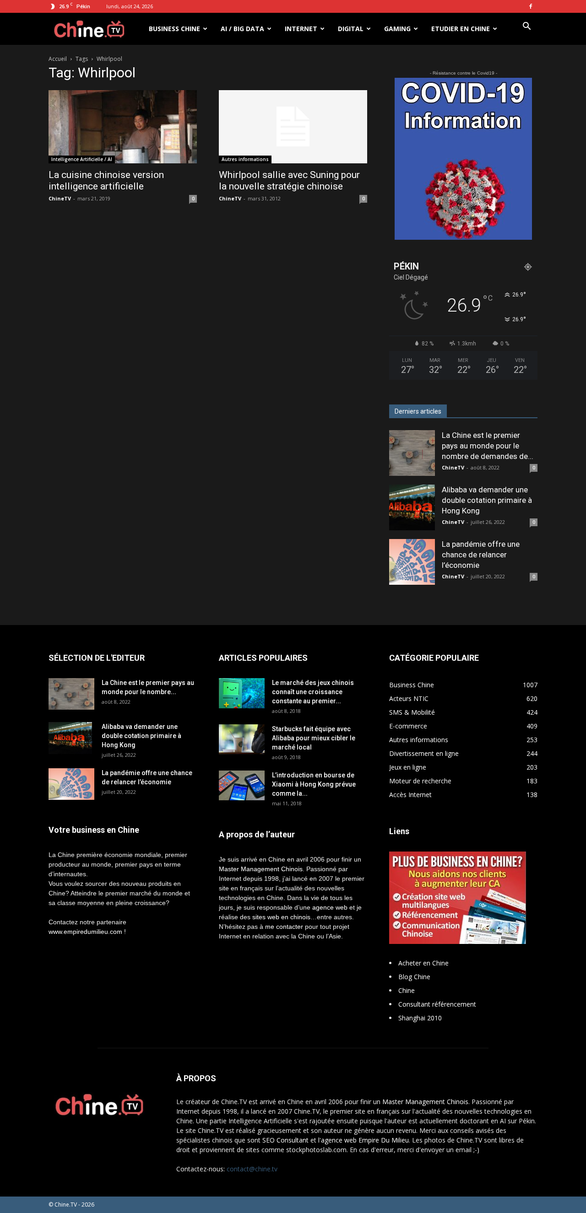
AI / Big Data (242, 28)
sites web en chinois (281, 917)
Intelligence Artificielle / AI (81, 159)
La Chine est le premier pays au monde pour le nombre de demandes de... (487, 446)
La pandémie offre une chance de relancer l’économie (481, 554)
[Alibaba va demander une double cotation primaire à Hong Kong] (412, 507)
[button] (526, 27)
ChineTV (60, 198)
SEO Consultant (285, 1140)
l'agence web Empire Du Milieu (363, 1140)
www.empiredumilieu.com (85, 931)
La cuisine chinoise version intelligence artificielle (106, 180)
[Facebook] (530, 6)
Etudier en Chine (460, 28)
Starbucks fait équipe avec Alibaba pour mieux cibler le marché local (313, 738)
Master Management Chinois (261, 869)
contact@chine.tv (252, 1168)
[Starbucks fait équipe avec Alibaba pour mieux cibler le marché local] (242, 739)
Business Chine (174, 28)
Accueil (58, 59)
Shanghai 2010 (420, 1018)
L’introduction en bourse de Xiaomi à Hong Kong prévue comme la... (314, 784)
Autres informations (245, 159)
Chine (406, 990)
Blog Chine (414, 976)
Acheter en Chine (423, 963)
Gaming (397, 28)
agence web (329, 907)
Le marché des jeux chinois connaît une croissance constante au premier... (313, 692)
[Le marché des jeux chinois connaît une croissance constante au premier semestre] (242, 693)
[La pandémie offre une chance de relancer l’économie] (412, 562)
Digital (351, 28)
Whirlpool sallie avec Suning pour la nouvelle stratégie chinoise (289, 180)
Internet (301, 28)
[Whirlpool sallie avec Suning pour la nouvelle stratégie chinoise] (293, 126)
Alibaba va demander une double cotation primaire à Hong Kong (487, 500)
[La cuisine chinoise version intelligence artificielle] (123, 126)
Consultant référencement (437, 1004)
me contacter (284, 926)
